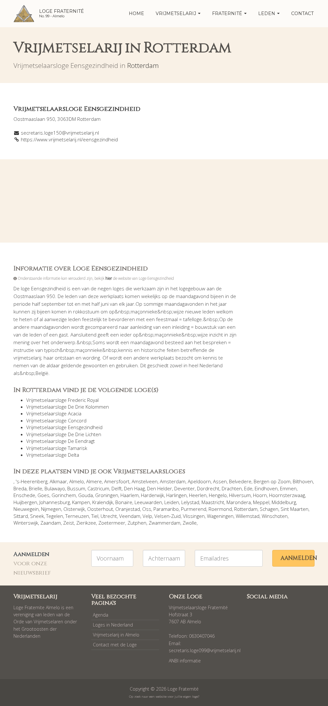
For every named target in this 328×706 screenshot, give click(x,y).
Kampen (81, 502)
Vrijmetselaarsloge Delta (52, 455)
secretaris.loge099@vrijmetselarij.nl (205, 650)
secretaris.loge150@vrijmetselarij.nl (60, 132)
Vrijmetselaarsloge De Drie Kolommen (67, 406)
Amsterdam (172, 481)
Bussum (76, 488)
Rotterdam (143, 65)
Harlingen (176, 495)
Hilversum (240, 495)
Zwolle (190, 522)
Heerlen (198, 495)
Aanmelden (298, 558)
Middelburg (284, 502)
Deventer (184, 488)
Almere (94, 481)
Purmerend (193, 509)
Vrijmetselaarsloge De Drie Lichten (63, 434)
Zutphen (136, 522)
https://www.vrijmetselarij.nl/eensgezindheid (69, 139)
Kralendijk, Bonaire (112, 502)
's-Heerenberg (31, 481)
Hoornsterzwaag (287, 495)
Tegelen (54, 516)
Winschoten (275, 516)
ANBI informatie (185, 661)
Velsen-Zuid (167, 516)
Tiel (94, 516)
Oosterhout (100, 509)
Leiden (171, 502)
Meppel (261, 502)
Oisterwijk (74, 509)
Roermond (220, 509)
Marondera (238, 502)
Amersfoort (116, 481)
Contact (302, 13)
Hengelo (218, 495)
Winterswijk (25, 522)
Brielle (35, 488)
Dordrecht (208, 488)
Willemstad (247, 516)
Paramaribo (166, 509)
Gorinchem (64, 495)
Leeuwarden (148, 502)
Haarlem (129, 495)
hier (108, 278)
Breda (20, 488)
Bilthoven (303, 481)
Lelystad (190, 502)
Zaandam (50, 522)
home (136, 13)
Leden (267, 13)
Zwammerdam (164, 522)
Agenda (100, 615)
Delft (116, 488)
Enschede (24, 495)
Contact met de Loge (115, 645)
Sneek (37, 516)
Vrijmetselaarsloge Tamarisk (56, 448)
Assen (220, 481)
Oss (146, 509)
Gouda (85, 495)
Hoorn (260, 495)
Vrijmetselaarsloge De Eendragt (60, 441)
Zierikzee (86, 522)
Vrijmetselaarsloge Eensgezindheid (64, 427)
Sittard (20, 516)
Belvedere (240, 481)
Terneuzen (77, 516)
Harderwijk (152, 495)
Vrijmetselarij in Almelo (116, 635)
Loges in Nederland (113, 625)
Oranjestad (127, 509)
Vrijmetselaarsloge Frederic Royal (62, 400)
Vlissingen (194, 516)
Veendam (129, 516)
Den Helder (159, 488)
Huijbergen (25, 502)
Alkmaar (58, 481)
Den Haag (134, 488)
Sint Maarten (294, 509)
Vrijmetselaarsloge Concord (56, 420)
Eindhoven (266, 488)
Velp (147, 516)
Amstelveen (145, 481)
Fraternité (227, 13)
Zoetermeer (111, 522)
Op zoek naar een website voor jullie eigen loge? (164, 696)
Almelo (76, 481)
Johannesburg (54, 502)
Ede (248, 488)
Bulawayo (55, 488)
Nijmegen (51, 509)
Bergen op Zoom (272, 481)
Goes (43, 495)
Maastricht (212, 502)
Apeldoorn (199, 481)
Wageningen (220, 516)
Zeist (68, 522)
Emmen (288, 488)
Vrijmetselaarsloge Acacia (53, 413)
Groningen (106, 495)
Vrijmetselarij (176, 13)
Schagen (269, 509)
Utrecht (109, 516)
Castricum (98, 488)
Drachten (232, 488)
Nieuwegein (26, 509)
